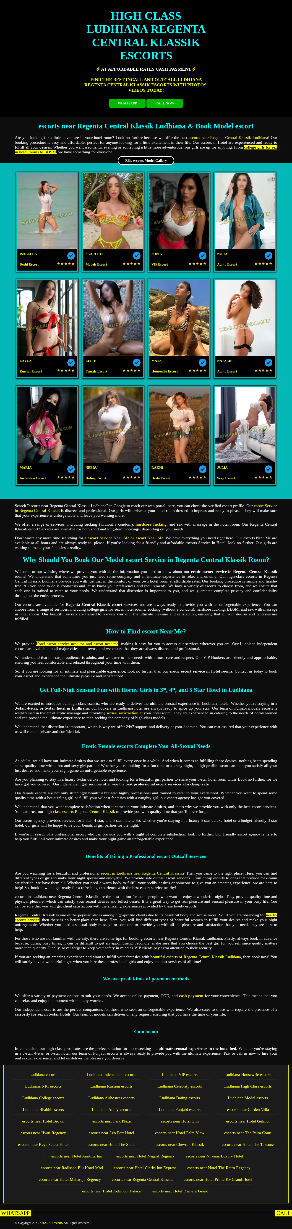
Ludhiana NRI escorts (43, 1086)
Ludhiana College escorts (43, 1098)
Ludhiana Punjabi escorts (180, 1109)
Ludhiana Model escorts (248, 1098)
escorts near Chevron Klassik (180, 1144)
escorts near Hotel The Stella (112, 1144)
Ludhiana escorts (43, 1074)
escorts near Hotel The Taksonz (248, 1144)
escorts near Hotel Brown (43, 1121)
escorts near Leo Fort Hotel (111, 1133)
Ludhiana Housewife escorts (247, 1074)
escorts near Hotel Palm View (179, 1133)
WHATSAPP (127, 103)
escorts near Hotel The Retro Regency (218, 1167)
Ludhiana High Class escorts (248, 1086)
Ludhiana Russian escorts (111, 1086)
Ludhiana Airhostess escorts (111, 1098)
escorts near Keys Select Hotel (43, 1144)
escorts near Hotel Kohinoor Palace (111, 1191)
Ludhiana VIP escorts (180, 1074)
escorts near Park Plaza (111, 1121)
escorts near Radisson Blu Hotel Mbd (72, 1167)
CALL (283, 1213)
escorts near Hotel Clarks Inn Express (145, 1167)
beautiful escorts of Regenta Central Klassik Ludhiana (195, 957)
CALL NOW (164, 103)
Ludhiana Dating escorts (179, 1098)
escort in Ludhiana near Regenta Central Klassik (142, 873)
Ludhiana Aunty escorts (111, 1109)
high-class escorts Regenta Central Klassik (79, 811)
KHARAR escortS (51, 1223)
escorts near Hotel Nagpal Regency (145, 1156)
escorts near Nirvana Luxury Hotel (214, 1156)
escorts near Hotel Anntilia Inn (76, 1156)
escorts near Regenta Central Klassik (142, 1179)
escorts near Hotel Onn (180, 1121)
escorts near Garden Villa (248, 1109)
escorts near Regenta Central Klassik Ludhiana (228, 137)
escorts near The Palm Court (247, 1133)
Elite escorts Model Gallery (146, 160)
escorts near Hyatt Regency (43, 1133)
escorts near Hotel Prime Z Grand (180, 1191)
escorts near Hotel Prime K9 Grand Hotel (218, 1179)
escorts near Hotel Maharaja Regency (70, 1179)
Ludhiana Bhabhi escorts (43, 1109)
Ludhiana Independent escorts (111, 1074)
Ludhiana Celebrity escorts (179, 1086)
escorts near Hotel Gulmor (248, 1121)
